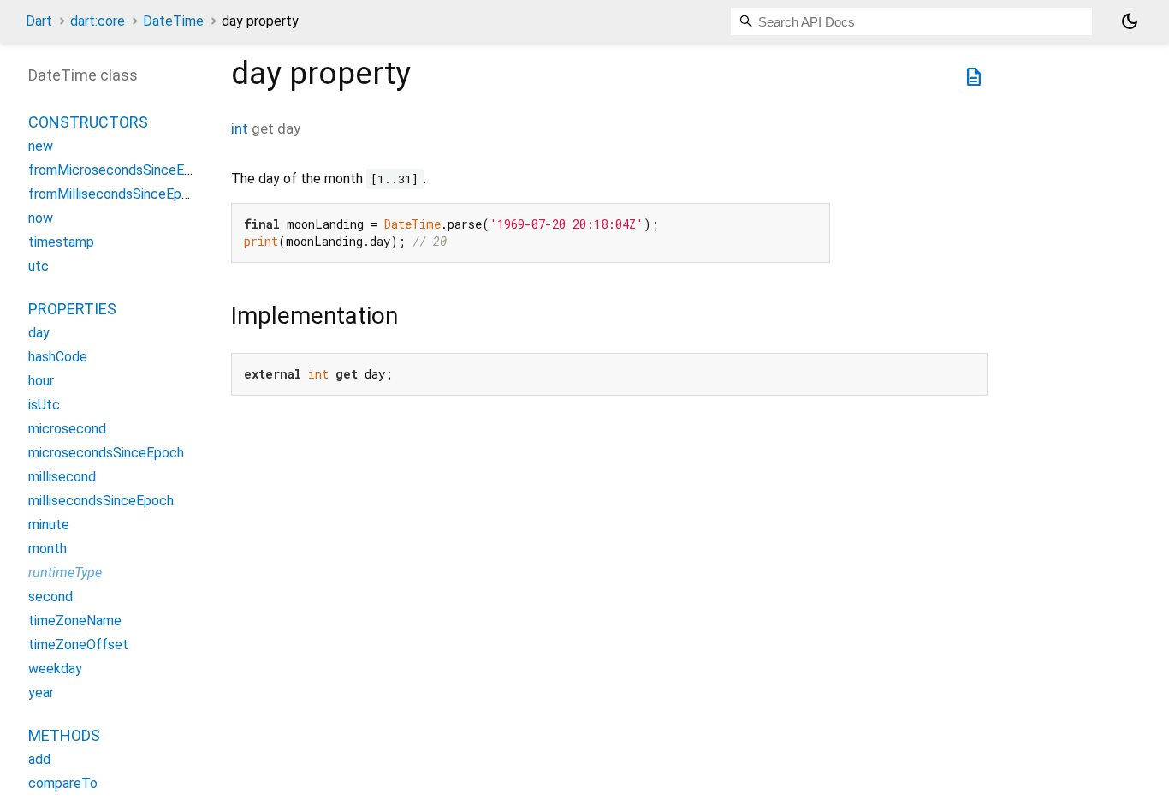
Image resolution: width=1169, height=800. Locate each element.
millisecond (62, 477)
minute (48, 524)
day (39, 333)
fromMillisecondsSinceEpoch (116, 194)
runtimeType (65, 572)
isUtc (44, 405)
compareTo (63, 783)
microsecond (67, 429)
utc (38, 266)
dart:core (97, 21)
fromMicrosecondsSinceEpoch (121, 170)
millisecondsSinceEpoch (101, 501)
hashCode (57, 357)
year (41, 692)
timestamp (61, 242)
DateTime (173, 21)
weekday (55, 668)
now (40, 218)
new (40, 146)
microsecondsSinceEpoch (106, 453)
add (39, 759)
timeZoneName (75, 620)
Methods (64, 735)
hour (41, 381)
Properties (72, 309)
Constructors (88, 122)
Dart (39, 21)
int (239, 128)
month (47, 548)
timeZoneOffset (78, 644)
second (50, 596)
